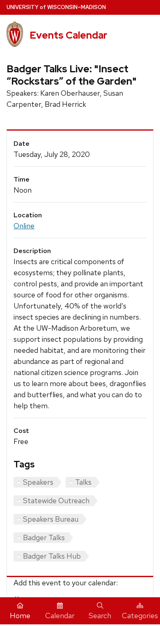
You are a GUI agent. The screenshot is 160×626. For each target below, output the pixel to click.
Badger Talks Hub (52, 556)
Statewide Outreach (56, 500)
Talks (83, 482)
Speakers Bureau (50, 519)
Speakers (38, 482)
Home (20, 615)
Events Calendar (68, 35)
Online (24, 225)
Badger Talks (44, 537)
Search (100, 615)
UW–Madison (56, 7)
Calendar (60, 615)
